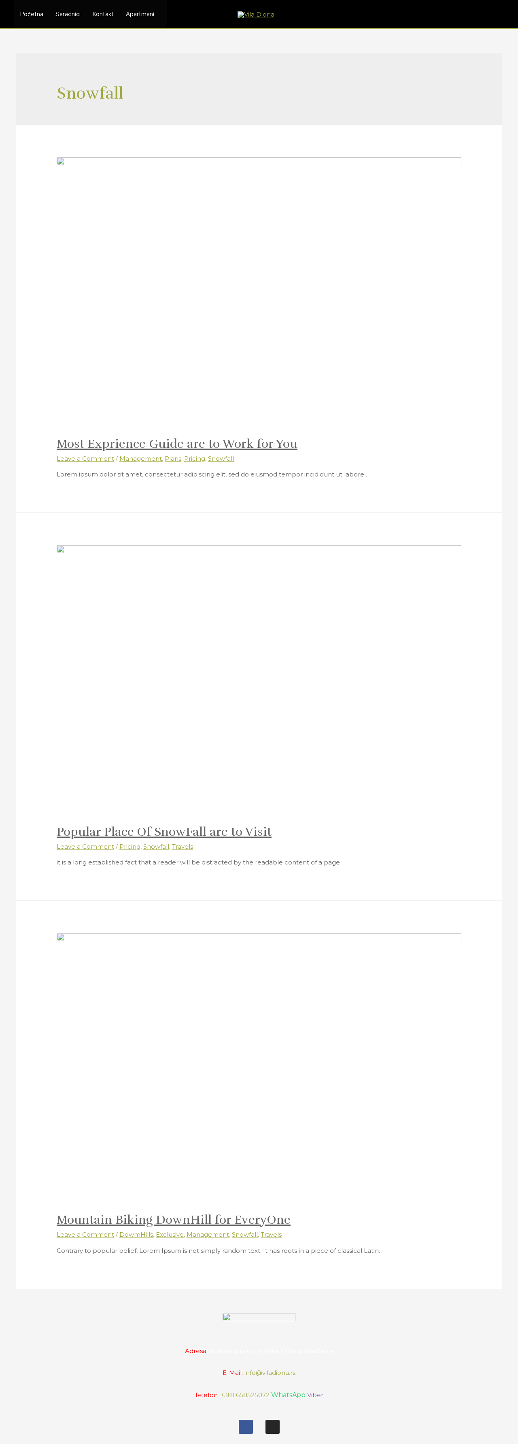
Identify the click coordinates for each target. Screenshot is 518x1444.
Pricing (194, 458)
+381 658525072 (245, 1395)
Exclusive (170, 1234)
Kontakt (103, 14)
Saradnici (68, 14)
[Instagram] (272, 1427)
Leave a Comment (85, 458)
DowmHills (136, 1234)
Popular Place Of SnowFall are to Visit (164, 831)
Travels (182, 846)
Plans (173, 458)
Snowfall (221, 458)
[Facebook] (246, 1427)
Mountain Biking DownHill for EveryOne (174, 1219)
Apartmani (140, 14)
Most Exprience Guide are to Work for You (177, 443)
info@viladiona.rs (269, 1373)
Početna (31, 14)
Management (140, 458)
